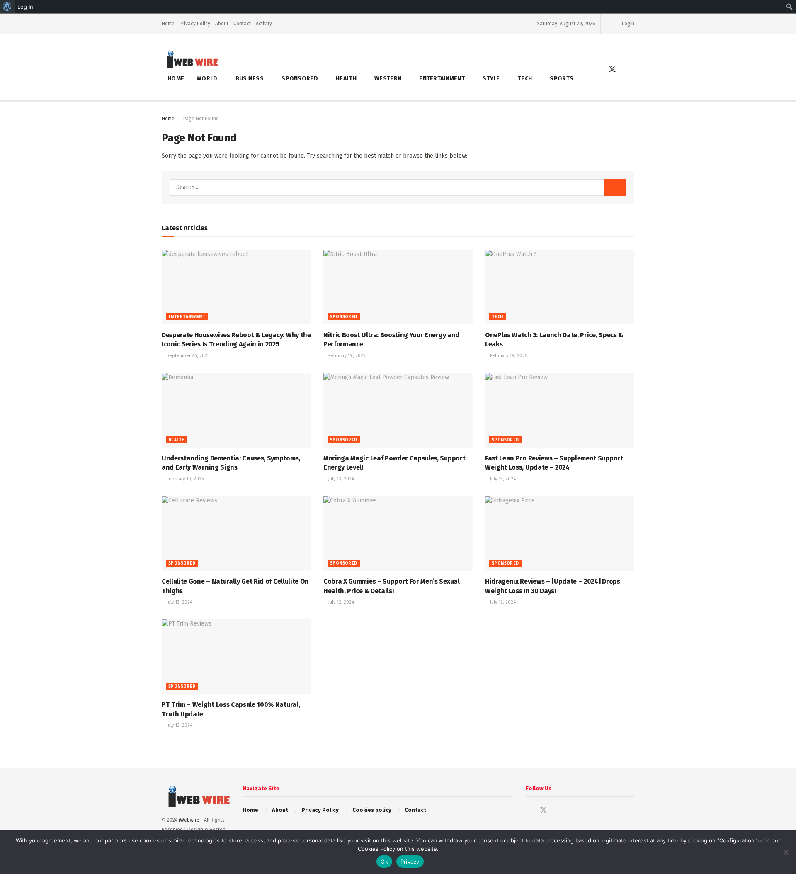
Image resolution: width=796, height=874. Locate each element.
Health (346, 78)
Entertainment (442, 78)
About (221, 24)
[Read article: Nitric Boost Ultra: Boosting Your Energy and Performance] (398, 287)
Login (627, 24)
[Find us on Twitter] (612, 69)
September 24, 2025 (187, 355)
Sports (561, 78)
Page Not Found (201, 119)
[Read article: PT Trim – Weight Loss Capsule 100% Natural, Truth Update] (236, 656)
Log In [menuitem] (25, 6)
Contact (242, 24)
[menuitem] (7, 6)
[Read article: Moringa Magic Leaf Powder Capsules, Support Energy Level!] (398, 410)
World (207, 78)
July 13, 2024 (340, 479)
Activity (264, 24)
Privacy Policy (195, 24)
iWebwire (189, 820)
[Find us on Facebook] (597, 70)
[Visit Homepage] (190, 59)
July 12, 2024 (340, 602)
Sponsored (300, 78)
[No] (785, 852)
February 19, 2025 (346, 355)
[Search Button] (631, 69)
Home (168, 24)
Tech (525, 78)
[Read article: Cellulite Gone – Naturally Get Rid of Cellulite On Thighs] (236, 533)
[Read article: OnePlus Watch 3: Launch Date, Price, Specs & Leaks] (559, 287)
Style (491, 78)
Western (387, 78)
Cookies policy (371, 810)
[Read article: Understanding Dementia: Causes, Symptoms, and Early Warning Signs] (236, 410)
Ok (384, 861)
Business (249, 78)
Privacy (410, 861)
